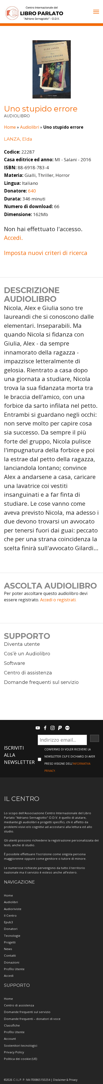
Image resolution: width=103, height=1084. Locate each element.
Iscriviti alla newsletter (19, 755)
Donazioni (11, 962)
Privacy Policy (14, 1052)
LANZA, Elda (18, 139)
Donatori (10, 929)
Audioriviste (12, 909)
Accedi (8, 976)
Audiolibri (29, 127)
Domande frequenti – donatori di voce (32, 1019)
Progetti (10, 942)
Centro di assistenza (28, 673)
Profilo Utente (14, 969)
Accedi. (13, 237)
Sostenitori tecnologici (20, 1045)
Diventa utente (22, 644)
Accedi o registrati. (58, 600)
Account (10, 1039)
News (8, 949)
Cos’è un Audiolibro (27, 654)
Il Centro (10, 915)
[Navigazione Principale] (96, 12)
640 (32, 191)
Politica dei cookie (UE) (20, 1059)
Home (10, 127)
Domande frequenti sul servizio (41, 682)
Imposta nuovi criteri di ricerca (45, 253)
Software (14, 663)
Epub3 (8, 922)
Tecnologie (12, 936)
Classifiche (12, 1025)
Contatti (10, 955)
